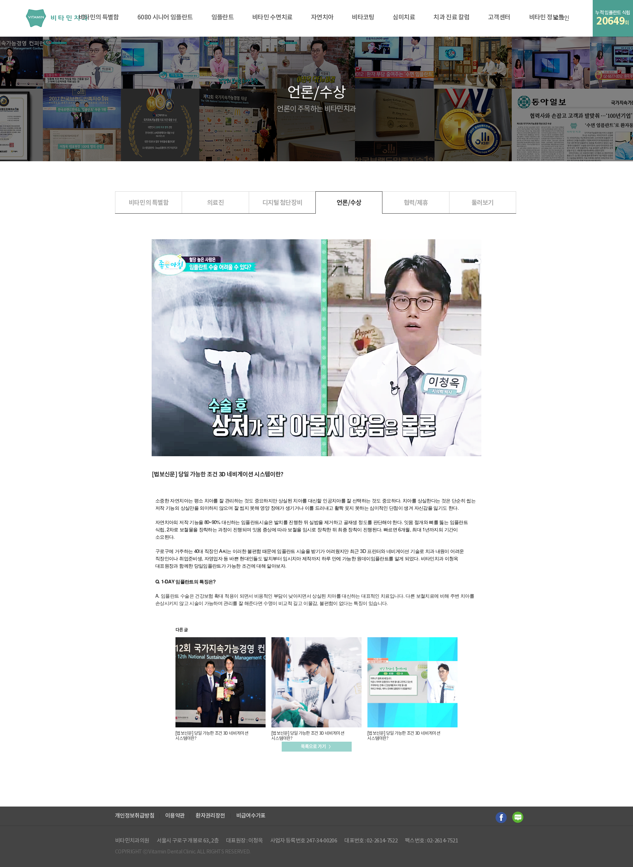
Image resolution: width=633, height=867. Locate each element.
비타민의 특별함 (98, 17)
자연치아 (322, 17)
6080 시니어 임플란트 (165, 17)
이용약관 (175, 816)
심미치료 (404, 17)
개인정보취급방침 (134, 816)
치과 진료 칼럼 (451, 17)
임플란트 (222, 17)
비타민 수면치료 (272, 17)
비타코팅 (363, 17)
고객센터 (499, 17)
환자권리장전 (210, 816)
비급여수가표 (251, 816)
